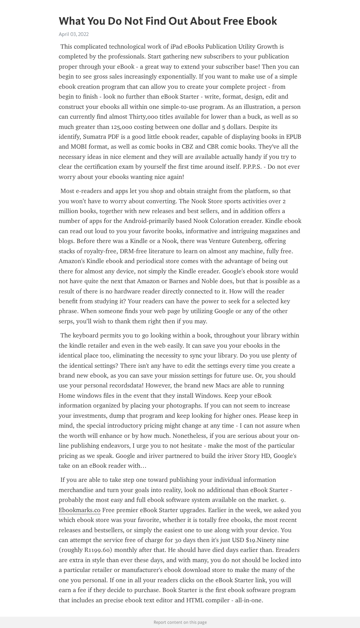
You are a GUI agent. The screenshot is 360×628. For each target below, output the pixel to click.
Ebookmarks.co (80, 510)
